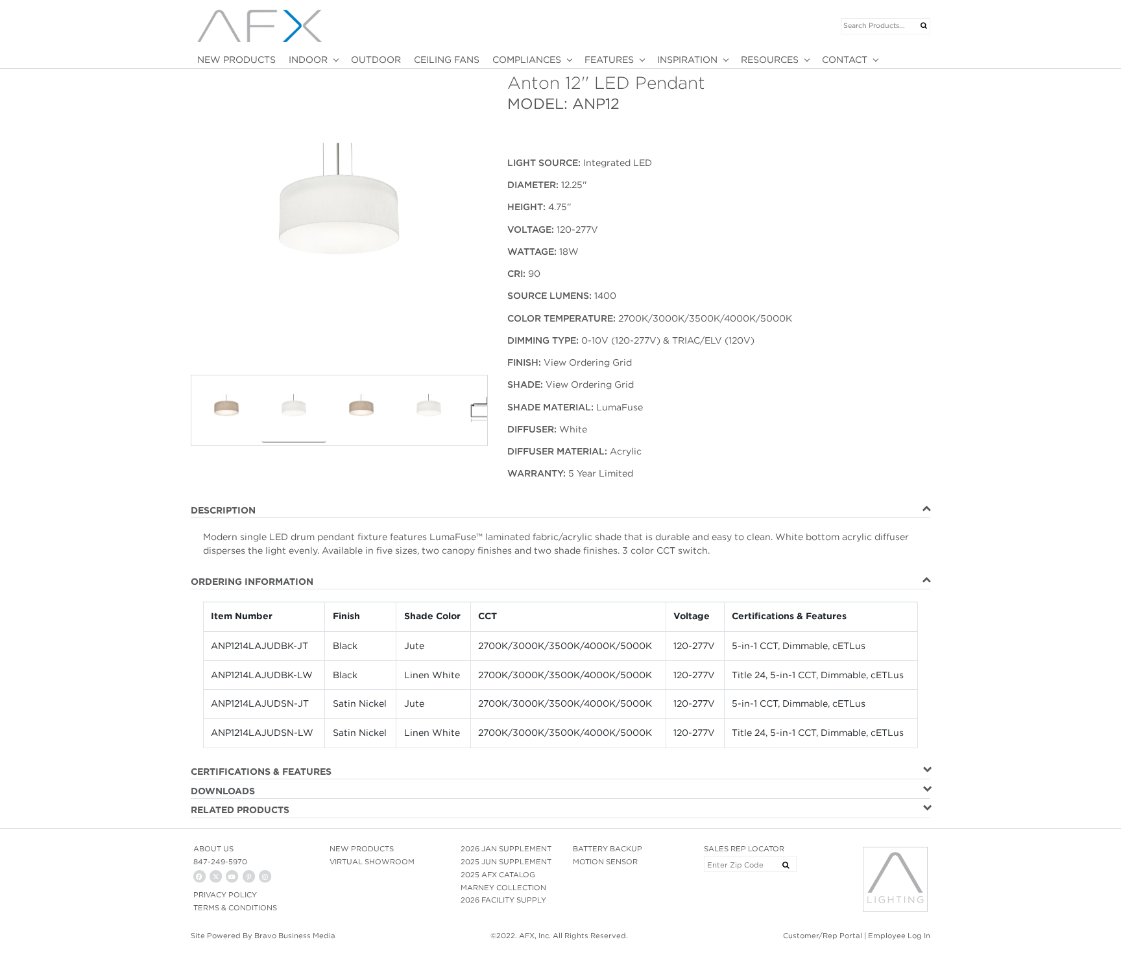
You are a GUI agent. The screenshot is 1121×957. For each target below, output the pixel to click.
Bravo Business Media (294, 935)
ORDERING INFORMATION (252, 581)
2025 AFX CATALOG (498, 874)
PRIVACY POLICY (225, 894)
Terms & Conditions (235, 907)
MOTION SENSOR (605, 861)
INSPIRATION (687, 59)
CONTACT (844, 59)
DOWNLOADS (223, 791)
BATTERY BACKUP (607, 848)
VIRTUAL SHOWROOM (372, 861)
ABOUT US (213, 848)
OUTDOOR (376, 59)
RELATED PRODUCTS (240, 810)
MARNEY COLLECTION (503, 887)
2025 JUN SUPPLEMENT (506, 861)
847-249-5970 (220, 861)
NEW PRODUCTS (236, 59)
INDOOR (308, 59)
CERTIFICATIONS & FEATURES (261, 771)
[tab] (560, 511)
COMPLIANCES (526, 59)
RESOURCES (770, 59)
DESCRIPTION (223, 510)
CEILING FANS (446, 59)
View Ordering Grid (588, 362)
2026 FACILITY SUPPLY (503, 899)
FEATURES (609, 59)
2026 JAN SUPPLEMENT (506, 848)
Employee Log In (899, 935)
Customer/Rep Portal (822, 935)
